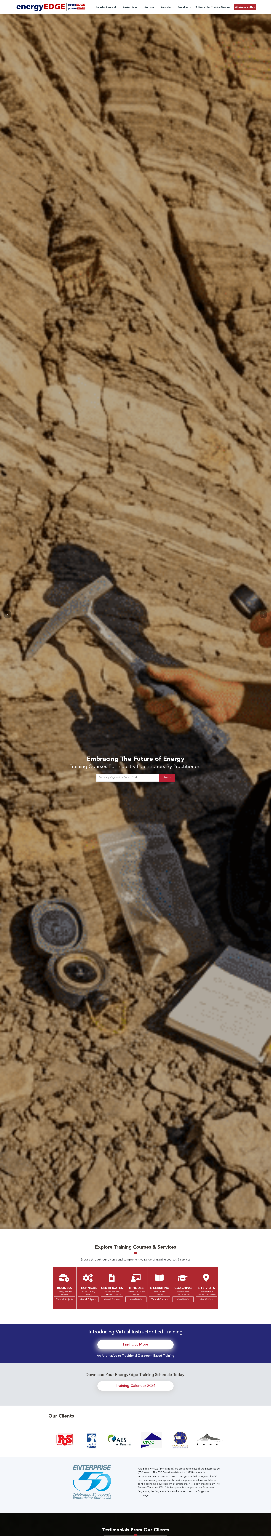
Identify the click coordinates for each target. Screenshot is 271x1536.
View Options (206, 1299)
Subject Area (130, 7)
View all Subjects (64, 1299)
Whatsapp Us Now (245, 7)
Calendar (166, 7)
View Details (136, 1299)
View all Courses (112, 1299)
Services (149, 7)
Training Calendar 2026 (135, 1386)
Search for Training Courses (214, 7)
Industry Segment (106, 7)
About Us (183, 7)
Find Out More (135, 1344)
